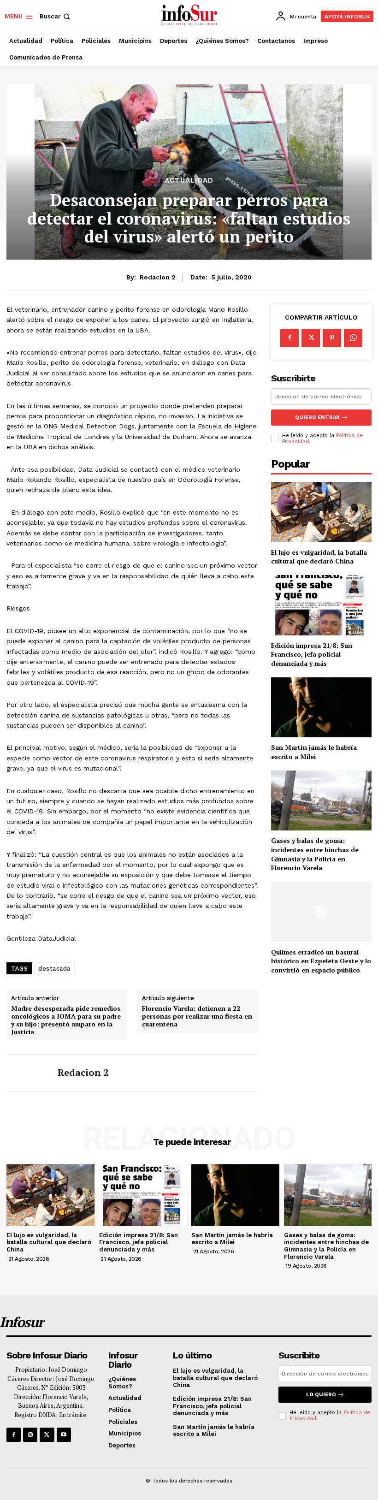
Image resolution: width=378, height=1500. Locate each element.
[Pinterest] (332, 338)
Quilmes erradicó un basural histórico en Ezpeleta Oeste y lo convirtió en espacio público (321, 961)
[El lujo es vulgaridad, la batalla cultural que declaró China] (321, 512)
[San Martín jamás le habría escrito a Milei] (321, 707)
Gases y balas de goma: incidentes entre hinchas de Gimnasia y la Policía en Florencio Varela (315, 854)
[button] (56, 16)
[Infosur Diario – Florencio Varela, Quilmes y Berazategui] (190, 15)
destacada (54, 968)
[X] (310, 338)
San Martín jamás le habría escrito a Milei (314, 752)
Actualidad (189, 180)
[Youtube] (64, 1435)
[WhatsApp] (353, 338)
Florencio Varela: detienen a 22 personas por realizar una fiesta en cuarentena (197, 1016)
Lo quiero (321, 1395)
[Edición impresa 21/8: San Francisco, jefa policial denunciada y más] (321, 605)
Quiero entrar (317, 418)
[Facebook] (289, 338)
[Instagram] (30, 1435)
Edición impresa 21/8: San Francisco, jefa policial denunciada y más (311, 654)
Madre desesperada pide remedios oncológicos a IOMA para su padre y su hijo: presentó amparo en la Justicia (66, 1020)
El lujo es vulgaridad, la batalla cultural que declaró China (319, 557)
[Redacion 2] (28, 1073)
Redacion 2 (158, 277)
